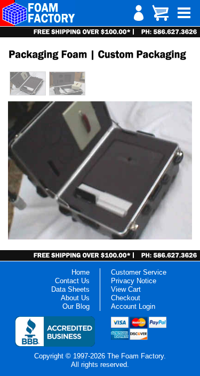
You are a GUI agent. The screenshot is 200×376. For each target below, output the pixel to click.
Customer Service (138, 272)
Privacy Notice (133, 281)
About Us (75, 298)
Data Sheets (70, 289)
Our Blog (76, 306)
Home (80, 272)
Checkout (125, 298)
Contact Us (72, 281)
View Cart (126, 289)
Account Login (133, 306)
